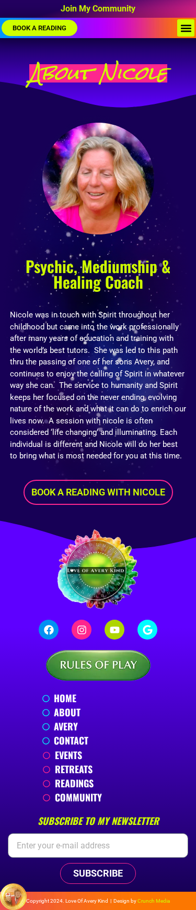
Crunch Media (153, 901)
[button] (185, 28)
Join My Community (98, 9)
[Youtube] (114, 630)
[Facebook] (49, 630)
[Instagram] (81, 630)
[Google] (147, 630)
